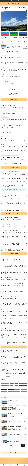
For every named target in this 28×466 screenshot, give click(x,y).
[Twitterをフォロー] (7, 376)
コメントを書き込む (14, 452)
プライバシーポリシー (4, 461)
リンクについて (14, 461)
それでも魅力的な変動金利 (12, 92)
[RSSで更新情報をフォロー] (9, 376)
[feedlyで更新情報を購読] (8, 376)
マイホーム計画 (2, 379)
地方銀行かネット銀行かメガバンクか (14, 93)
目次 (13, 89)
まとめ (10, 95)
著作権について (23, 461)
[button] (26, 222)
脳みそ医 (7, 368)
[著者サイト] (6, 376)
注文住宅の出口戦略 (12, 94)
